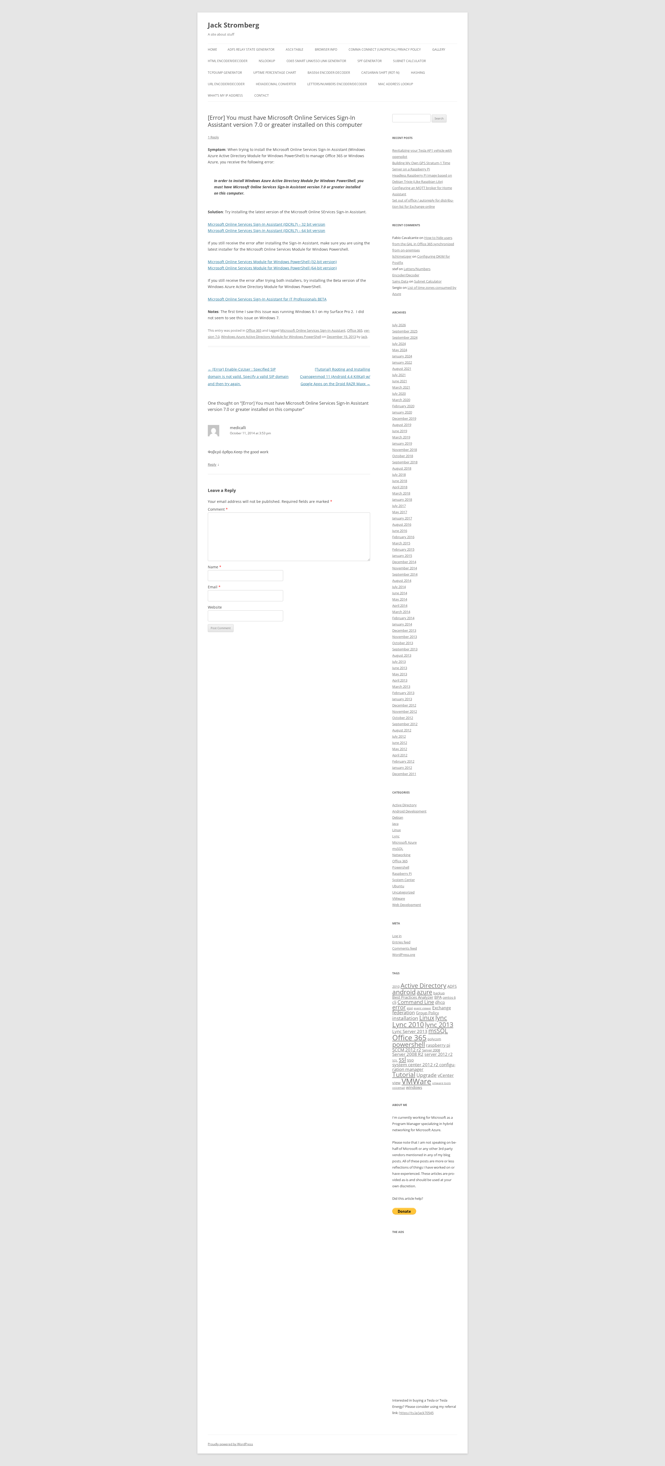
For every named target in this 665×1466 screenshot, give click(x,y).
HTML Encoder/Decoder (227, 61)
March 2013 (401, 686)
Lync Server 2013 (409, 1031)
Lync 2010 (408, 1024)
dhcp (440, 1002)
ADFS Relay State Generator (251, 49)
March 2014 (401, 611)
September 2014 (404, 574)
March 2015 (401, 543)
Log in (397, 936)
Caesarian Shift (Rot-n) (380, 72)
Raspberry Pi (402, 873)
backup (439, 993)
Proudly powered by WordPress (230, 1444)
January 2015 (402, 555)
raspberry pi (438, 1045)
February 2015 (403, 549)
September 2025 (404, 331)
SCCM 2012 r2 (406, 1050)
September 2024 (404, 337)
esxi (410, 1008)
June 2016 (399, 530)
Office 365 (253, 330)
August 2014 (401, 580)
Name (214, 566)
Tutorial (403, 1074)
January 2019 (402, 443)
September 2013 (404, 649)
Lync (396, 836)
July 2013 (399, 661)
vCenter (446, 1075)
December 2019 (404, 418)
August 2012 (401, 730)
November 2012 (404, 711)
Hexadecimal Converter (276, 84)
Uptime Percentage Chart (274, 72)
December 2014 (404, 561)
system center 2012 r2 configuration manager (423, 1067)
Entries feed (401, 942)
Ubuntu (398, 886)
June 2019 (399, 431)
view (396, 1082)
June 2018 (399, 480)
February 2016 (403, 537)
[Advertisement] (424, 1319)
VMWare (416, 1081)
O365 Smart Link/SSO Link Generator (316, 61)
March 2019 (401, 437)
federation (403, 1012)
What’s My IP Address (225, 95)
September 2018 (404, 462)
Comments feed (404, 948)
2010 (396, 986)
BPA (438, 997)
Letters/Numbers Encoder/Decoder (337, 84)
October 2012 (402, 717)
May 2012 (399, 749)
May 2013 (399, 674)
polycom (434, 1039)
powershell (408, 1044)
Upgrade (426, 1074)
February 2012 (403, 761)
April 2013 (399, 680)
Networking (401, 854)
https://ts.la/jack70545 (416, 1412)
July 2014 (399, 586)
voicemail (398, 1088)
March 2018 (401, 493)
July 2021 (399, 374)
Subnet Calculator (409, 61)
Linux (396, 830)
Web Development (406, 904)
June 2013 (399, 667)
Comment (218, 509)
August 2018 (401, 468)
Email (214, 586)
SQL (395, 1060)
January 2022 (402, 362)
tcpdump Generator (225, 72)
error (399, 1007)
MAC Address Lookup (395, 84)
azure (424, 992)
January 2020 (402, 412)
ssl (402, 1059)
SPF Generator (369, 61)
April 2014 (399, 605)
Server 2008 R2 (407, 1054)
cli (394, 1002)
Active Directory (404, 805)
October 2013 (402, 643)
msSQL (397, 848)
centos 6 (449, 997)
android (404, 992)
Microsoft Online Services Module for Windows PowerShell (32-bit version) (272, 261)
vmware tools (441, 1083)
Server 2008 (431, 1050)
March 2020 (401, 399)
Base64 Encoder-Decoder (329, 72)
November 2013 (404, 636)
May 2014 (399, 599)
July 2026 (399, 325)
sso (410, 1060)
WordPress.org (403, 954)
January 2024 (402, 356)
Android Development (409, 811)
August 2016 (401, 524)
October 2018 (402, 456)
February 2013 (403, 692)
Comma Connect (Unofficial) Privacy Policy (385, 49)
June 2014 (399, 593)
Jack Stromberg (233, 25)
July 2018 (399, 474)
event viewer (422, 1008)
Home (212, 49)
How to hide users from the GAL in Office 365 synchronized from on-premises (423, 243)
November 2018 (404, 449)
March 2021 (401, 387)
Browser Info (326, 49)
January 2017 (402, 518)
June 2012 (399, 742)
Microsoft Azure (404, 842)
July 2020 (399, 393)
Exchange (441, 1008)
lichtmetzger (401, 256)
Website (215, 607)
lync (441, 1018)
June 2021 (399, 381)
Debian (397, 817)
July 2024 (399, 343)
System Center (403, 879)
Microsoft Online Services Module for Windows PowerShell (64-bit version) (272, 267)
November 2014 (404, 568)
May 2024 (399, 350)
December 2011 (404, 773)
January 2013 (402, 699)
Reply (212, 464)
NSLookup (267, 61)
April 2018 (399, 487)
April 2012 (399, 755)
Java (395, 823)
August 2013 (401, 655)
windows (414, 1087)
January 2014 (402, 624)
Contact (261, 95)
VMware (398, 898)
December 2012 (404, 705)
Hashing (418, 72)
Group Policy (427, 1012)
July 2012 (399, 736)
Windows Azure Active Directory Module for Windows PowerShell (271, 336)
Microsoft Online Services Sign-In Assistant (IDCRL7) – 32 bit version (266, 224)
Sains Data (400, 281)
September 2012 (404, 724)
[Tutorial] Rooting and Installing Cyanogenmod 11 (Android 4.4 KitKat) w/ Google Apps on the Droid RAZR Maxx (335, 376)
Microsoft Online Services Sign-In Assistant (312, 330)
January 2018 (402, 499)
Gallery (438, 49)
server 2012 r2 (438, 1054)
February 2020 (403, 406)
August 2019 (401, 424)
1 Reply (213, 137)
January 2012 (402, 767)
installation (405, 1018)
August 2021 (401, 368)
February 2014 (403, 618)
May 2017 (399, 512)
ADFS (452, 986)
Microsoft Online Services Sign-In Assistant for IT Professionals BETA (267, 299)
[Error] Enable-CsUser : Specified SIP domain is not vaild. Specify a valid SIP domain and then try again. (248, 376)
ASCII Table (294, 49)
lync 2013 (439, 1024)
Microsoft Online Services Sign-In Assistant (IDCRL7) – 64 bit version (266, 230)
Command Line (415, 1001)
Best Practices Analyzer (412, 997)
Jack (364, 336)
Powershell (400, 867)
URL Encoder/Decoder (226, 84)
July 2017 (399, 505)
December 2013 (404, 630)
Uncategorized (403, 892)
